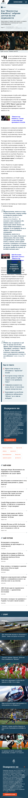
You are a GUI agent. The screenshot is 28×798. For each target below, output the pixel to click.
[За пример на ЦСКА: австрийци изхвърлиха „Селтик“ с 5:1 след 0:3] (14, 741)
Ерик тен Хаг (19, 447)
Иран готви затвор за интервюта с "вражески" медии (14, 371)
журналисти (13, 451)
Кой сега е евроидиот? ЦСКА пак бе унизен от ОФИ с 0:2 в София (13, 681)
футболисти (18, 457)
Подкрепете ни (10, 440)
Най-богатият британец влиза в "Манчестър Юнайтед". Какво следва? (18, 258)
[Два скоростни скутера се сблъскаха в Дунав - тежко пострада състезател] (14, 625)
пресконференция (7, 454)
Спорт (4, 7)
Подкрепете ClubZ (10, 794)
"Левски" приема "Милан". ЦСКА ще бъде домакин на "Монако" (13, 658)
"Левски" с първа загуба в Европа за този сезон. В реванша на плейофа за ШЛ (14, 728)
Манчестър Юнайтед (7, 447)
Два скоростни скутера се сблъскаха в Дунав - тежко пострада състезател (14, 635)
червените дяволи (7, 457)
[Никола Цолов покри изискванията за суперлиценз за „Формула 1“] (14, 694)
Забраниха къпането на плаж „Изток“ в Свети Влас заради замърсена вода (14, 387)
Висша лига (18, 454)
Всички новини (18, 2)
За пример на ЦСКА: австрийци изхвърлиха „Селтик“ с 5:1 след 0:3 (13, 752)
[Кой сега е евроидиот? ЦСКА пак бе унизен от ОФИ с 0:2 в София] (14, 671)
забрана (5, 451)
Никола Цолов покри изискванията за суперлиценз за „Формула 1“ (14, 704)
